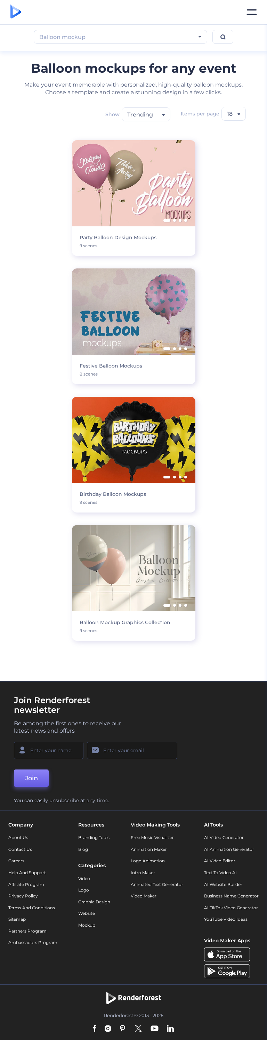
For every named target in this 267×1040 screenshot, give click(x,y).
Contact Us (20, 849)
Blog (83, 849)
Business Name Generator (231, 895)
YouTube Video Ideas (226, 919)
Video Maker (143, 895)
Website (86, 913)
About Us (18, 837)
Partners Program (27, 931)
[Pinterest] (122, 1029)
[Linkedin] (170, 1029)
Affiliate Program (26, 884)
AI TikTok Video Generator (231, 907)
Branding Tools (94, 837)
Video (84, 878)
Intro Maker (143, 872)
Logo (83, 890)
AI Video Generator (224, 837)
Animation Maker (149, 849)
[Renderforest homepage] (15, 12)
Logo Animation (148, 860)
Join (31, 778)
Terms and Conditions (31, 907)
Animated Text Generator (157, 884)
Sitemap (17, 919)
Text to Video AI (220, 872)
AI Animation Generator (229, 849)
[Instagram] (108, 1029)
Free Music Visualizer (152, 837)
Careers (16, 860)
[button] (166, 220)
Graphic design (94, 901)
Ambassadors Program (32, 942)
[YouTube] (155, 1029)
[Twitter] (138, 1029)
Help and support (27, 872)
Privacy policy (23, 895)
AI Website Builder (223, 884)
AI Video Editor (219, 860)
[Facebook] (94, 1029)
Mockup (86, 925)
